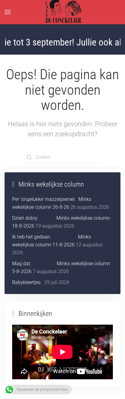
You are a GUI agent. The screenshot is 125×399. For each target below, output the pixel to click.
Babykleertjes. (27, 282)
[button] (8, 12)
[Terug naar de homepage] (62, 12)
